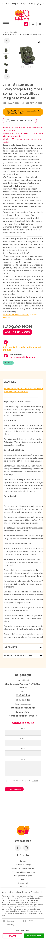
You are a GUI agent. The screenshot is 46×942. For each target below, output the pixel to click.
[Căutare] (26, 24)
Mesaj (23, 759)
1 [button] (21, 66)
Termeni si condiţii (23, 865)
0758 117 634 (19, 3)
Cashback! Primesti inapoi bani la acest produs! (25, 112)
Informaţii (10, 647)
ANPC (23, 879)
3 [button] (25, 66)
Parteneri (23, 887)
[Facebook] (18, 848)
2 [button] (23, 66)
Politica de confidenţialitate (23, 868)
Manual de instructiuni (18, 655)
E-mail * (23, 739)
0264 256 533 (36, 3)
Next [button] (7, 77)
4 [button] (28, 66)
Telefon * (23, 749)
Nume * (23, 728)
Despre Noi (23, 883)
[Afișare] (35, 781)
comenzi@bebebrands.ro (23, 715)
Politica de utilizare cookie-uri (23, 872)
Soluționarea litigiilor (23, 876)
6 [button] (32, 66)
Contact (23, 861)
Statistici (30, 921)
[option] (27, 54)
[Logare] (33, 24)
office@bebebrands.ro (23, 707)
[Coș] (40, 24)
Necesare (10, 921)
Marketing (10, 925)
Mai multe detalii (23, 930)
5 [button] (30, 66)
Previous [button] (7, 41)
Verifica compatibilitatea (22, 120)
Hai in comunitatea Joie (22, 357)
